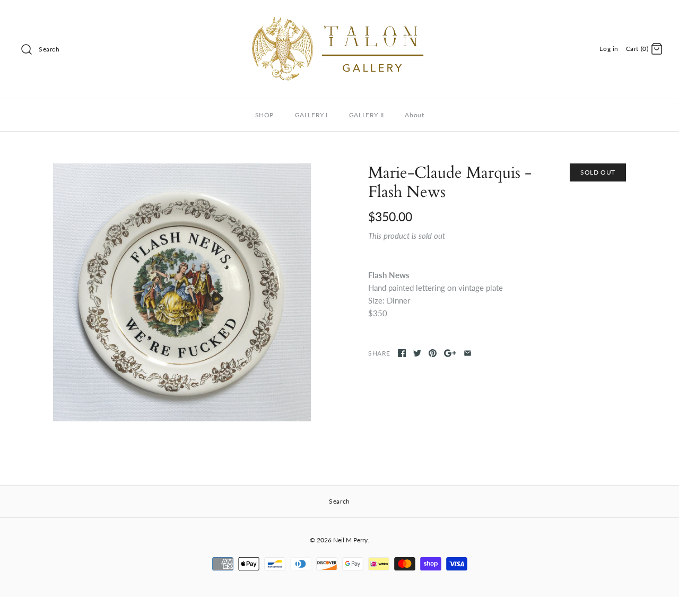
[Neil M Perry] (339, 17)
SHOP (264, 115)
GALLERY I (311, 115)
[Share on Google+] (450, 353)
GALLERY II (366, 115)
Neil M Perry (350, 540)
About (414, 115)
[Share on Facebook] (402, 353)
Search (49, 49)
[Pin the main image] (433, 353)
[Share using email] (468, 353)
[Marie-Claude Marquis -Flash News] (182, 292)
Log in (609, 49)
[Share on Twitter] (417, 353)
